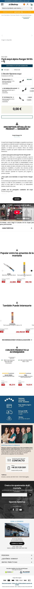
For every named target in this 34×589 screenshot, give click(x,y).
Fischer (4, 57)
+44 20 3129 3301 (18, 467)
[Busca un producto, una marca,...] (31, 8)
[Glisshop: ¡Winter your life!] (13, 4)
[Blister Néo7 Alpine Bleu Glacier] (9, 267)
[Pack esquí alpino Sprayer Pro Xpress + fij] (12, 317)
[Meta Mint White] (8, 365)
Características (5, 83)
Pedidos (5, 555)
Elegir (29, 100)
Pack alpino (6, 69)
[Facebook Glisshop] (13, 509)
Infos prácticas (9, 562)
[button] (17, 228)
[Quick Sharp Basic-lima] (25, 365)
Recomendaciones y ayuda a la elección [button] (16, 340)
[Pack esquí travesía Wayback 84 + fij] (24, 267)
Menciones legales (6, 583)
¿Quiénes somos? (10, 559)
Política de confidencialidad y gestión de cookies (22, 584)
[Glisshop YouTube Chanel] (21, 509)
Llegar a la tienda (17, 543)
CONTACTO (18, 460)
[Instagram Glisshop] (17, 509)
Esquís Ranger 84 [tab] (17, 135)
